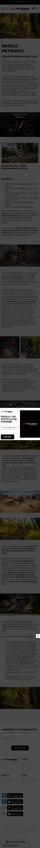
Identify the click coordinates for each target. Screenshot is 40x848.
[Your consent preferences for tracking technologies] (38, 636)
